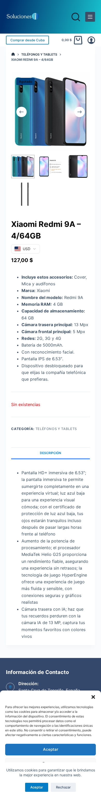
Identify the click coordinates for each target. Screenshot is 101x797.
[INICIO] (13, 54)
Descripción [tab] (50, 453)
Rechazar (63, 787)
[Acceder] (91, 40)
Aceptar (50, 749)
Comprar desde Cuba (27, 40)
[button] (93, 697)
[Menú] (90, 17)
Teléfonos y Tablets (56, 429)
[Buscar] (75, 17)
